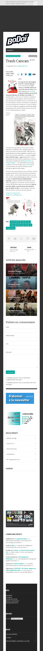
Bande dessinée (10, 56)
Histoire (12, 225)
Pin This (28, 238)
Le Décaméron (10, 454)
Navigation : (35, 4)
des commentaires (12, 601)
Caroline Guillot (15, 222)
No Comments (32, 56)
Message (9, 352)
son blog (32, 91)
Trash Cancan (11, 228)
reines (26, 225)
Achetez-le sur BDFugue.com (14, 195)
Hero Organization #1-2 (13, 459)
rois (30, 225)
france (28, 222)
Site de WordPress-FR (12, 603)
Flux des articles (11, 599)
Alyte (13, 545)
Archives (8, 618)
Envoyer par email (34, 238)
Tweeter (15, 238)
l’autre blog (29, 164)
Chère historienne (11, 449)
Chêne (23, 222)
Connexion (9, 597)
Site (7, 344)
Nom (7, 327)
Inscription (9, 595)
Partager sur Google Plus (21, 238)
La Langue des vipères (20, 539)
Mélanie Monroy (23, 66)
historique (19, 225)
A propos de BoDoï (11, 634)
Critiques (17, 56)
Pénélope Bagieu (10, 163)
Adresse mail (10, 335)
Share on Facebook (9, 238)
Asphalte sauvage (11, 438)
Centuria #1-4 (10, 443)
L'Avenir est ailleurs (18, 563)
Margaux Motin (27, 161)
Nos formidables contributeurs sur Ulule (17, 641)
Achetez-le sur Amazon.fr (13, 193)
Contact (8, 637)
